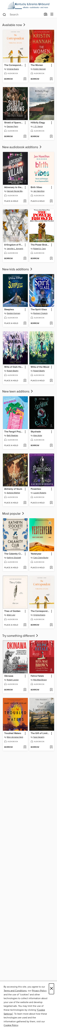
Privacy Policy (39, 990)
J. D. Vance (38, 126)
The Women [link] (37, 65)
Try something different (18, 636)
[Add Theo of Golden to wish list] (25, 625)
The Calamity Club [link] (13, 554)
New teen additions (16, 392)
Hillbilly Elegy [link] (38, 122)
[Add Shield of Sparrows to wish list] (25, 137)
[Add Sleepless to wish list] (25, 323)
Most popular (11, 514)
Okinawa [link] (8, 676)
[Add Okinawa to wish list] (25, 690)
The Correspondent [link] (14, 65)
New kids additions (16, 269)
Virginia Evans (13, 69)
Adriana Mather (13, 493)
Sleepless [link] (9, 309)
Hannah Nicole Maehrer (16, 191)
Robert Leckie (13, 680)
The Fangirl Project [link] (14, 431)
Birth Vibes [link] (36, 187)
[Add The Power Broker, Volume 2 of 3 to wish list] (51, 259)
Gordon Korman (13, 313)
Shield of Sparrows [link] (14, 122)
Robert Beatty (12, 371)
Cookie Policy (11, 1025)
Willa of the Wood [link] (40, 367)
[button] (25, 65)
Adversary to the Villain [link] (14, 187)
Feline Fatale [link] (37, 676)
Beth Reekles (12, 435)
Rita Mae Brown (40, 680)
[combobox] (22, 14)
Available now (12, 25)
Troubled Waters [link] (12, 733)
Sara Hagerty (38, 737)
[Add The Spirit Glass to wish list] (51, 323)
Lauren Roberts (39, 493)
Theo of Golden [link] (12, 611)
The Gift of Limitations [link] (40, 733)
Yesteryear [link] (36, 554)
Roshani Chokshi (40, 313)
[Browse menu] (52, 14)
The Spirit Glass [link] (39, 309)
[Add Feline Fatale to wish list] (51, 690)
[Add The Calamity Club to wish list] (25, 568)
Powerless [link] (36, 489)
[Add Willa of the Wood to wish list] (51, 381)
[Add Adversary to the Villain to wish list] (25, 201)
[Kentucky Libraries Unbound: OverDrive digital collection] (28, 5)
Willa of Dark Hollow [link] (14, 367)
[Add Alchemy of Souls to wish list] (25, 503)
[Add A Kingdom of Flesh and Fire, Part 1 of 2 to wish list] (25, 259)
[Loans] (45, 15)
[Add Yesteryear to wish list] (51, 568)
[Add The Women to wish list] (51, 79)
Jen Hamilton (39, 191)
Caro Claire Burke (40, 557)
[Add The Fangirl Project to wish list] (25, 446)
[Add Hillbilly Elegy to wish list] (51, 137)
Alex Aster (37, 435)
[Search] (4, 14)
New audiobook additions (20, 147)
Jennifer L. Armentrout (16, 248)
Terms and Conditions (15, 990)
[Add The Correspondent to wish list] (25, 79)
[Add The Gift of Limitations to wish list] (51, 747)
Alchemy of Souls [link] (13, 489)
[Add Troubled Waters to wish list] (25, 747)
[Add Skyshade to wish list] (51, 446)
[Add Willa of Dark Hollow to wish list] (25, 381)
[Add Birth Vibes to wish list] (51, 201)
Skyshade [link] (36, 431)
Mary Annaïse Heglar (16, 737)
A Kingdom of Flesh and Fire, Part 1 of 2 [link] (14, 245)
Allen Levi (11, 615)
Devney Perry (12, 126)
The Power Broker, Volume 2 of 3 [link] (40, 245)
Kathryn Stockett (14, 557)
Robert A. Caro (39, 248)
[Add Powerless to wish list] (51, 503)
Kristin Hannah (39, 69)
